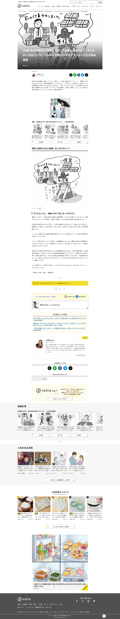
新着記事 (47, 6)
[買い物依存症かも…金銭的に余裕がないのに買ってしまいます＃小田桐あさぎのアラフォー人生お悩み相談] (37, 129)
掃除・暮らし (66, 6)
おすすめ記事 (40, 612)
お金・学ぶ (85, 6)
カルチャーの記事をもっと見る (60, 480)
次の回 (79, 142)
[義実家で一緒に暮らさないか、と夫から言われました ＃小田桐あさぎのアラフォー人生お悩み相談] (50, 129)
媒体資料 (87, 612)
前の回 (41, 142)
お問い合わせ (20, 612)
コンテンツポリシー (53, 612)
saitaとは (48, 607)
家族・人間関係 (56, 6)
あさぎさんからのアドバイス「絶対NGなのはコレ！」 (56, 283)
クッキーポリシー (75, 612)
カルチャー (99, 6)
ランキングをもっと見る (61, 527)
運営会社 (82, 612)
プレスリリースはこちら (30, 612)
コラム (35, 379)
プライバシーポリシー (64, 612)
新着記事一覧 (39, 607)
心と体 (92, 6)
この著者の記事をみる (80, 355)
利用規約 (46, 612)
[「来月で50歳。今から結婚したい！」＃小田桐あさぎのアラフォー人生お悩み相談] (75, 129)
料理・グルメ (76, 6)
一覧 (61, 142)
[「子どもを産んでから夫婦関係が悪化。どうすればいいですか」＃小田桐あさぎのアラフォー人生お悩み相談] (63, 129)
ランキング (39, 6)
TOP (19, 11)
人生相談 (43, 379)
